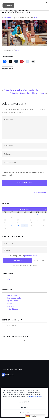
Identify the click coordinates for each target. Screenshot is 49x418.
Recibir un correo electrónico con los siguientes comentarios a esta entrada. (24, 173)
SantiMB (7, 17)
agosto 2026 (24, 209)
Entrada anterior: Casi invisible (20, 90)
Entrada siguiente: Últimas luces (27, 93)
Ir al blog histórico (40, 192)
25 (11, 225)
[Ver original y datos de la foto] (24, 33)
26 (18, 225)
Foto (36, 17)
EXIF (17, 50)
